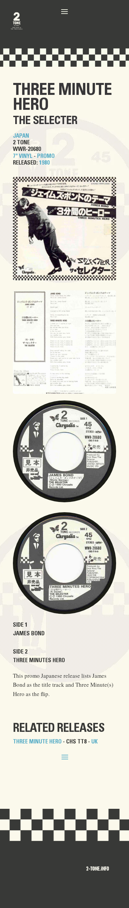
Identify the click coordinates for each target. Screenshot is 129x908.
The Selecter (45, 120)
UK (94, 741)
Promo (46, 156)
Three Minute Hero (62, 97)
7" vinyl (22, 156)
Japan (21, 136)
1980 (44, 163)
